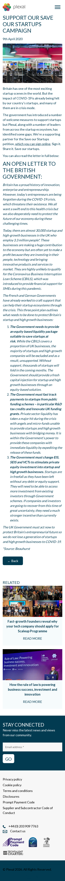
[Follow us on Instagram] (12, 876)
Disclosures (11, 796)
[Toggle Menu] (57, 7)
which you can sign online (33, 144)
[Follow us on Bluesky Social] (20, 876)
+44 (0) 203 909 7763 (23, 826)
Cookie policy (12, 785)
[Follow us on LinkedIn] (5, 876)
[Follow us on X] (37, 876)
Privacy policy (12, 779)
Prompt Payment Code (19, 802)
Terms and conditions (18, 791)
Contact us (17, 831)
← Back (12, 561)
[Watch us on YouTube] (28, 876)
